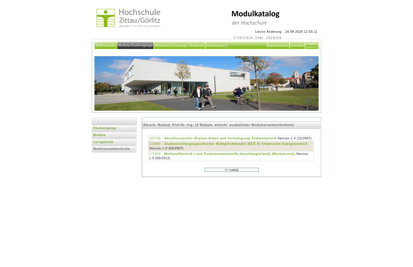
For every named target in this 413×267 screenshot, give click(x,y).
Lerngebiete (103, 142)
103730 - (212, 138)
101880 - (228, 144)
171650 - (222, 154)
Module (99, 135)
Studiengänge (105, 128)
